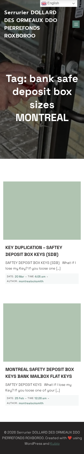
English (53, 3)
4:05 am (40, 276)
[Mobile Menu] (76, 24)
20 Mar (19, 276)
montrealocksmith (31, 281)
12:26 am (40, 398)
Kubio (55, 443)
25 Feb (19, 398)
